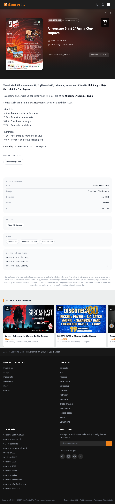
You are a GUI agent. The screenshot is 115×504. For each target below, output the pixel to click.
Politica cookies (86, 500)
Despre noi (8, 368)
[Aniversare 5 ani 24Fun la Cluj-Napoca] (24, 44)
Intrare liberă (66, 413)
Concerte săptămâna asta (14, 484)
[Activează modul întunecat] (97, 4)
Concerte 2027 (9, 466)
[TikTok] (80, 456)
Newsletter (8, 381)
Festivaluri (64, 399)
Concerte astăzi (10, 471)
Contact (6, 390)
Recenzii (63, 377)
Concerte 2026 (9, 462)
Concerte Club (55, 20)
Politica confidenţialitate (103, 500)
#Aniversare (12, 242)
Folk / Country (71, 20)
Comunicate (65, 422)
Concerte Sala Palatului (13, 435)
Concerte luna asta (11, 489)
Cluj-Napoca (67, 45)
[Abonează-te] (109, 443)
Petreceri (64, 395)
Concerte (64, 368)
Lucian (106, 203)
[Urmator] (111, 326)
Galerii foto (65, 381)
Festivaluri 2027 (10, 457)
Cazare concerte (10, 444)
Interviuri (64, 390)
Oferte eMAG (9, 453)
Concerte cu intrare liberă (15, 448)
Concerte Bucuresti (12, 439)
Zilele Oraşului (66, 404)
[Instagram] (68, 456)
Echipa (6, 372)
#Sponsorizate (47, 242)
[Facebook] (62, 456)
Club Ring (55, 45)
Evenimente (65, 408)
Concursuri (64, 386)
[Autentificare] (102, 4)
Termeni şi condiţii (71, 500)
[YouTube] (74, 456)
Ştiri (61, 372)
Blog (5, 386)
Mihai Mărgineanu (62, 54)
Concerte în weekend (12, 480)
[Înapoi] (105, 13)
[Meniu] (109, 4)
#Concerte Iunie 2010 (29, 242)
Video (62, 417)
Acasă (6, 352)
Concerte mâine (10, 475)
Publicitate (8, 377)
